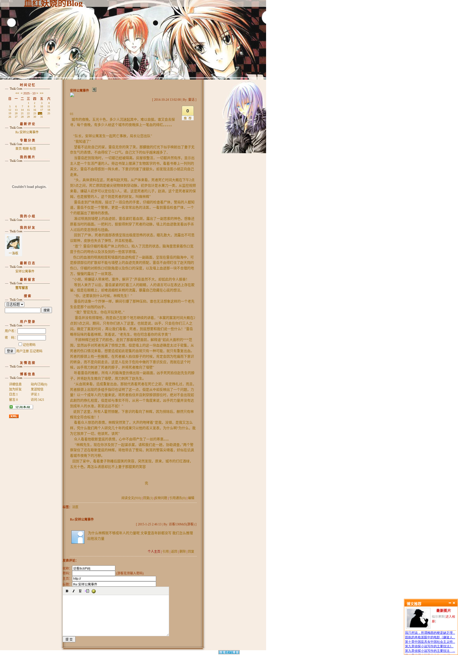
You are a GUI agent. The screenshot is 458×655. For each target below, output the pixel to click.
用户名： (11, 331)
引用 (165, 551)
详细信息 (15, 384)
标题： (67, 584)
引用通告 (177, 498)
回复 (191, 551)
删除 (182, 551)
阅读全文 (131, 498)
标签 (33, 149)
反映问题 (161, 498)
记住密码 (29, 345)
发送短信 (37, 389)
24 (40, 114)
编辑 (191, 498)
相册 (26, 149)
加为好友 (15, 389)
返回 (174, 551)
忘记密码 (36, 351)
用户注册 (22, 351)
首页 (18, 149)
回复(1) (148, 498)
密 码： (11, 338)
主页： (67, 579)
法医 (75, 507)
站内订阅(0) (39, 384)
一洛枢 (13, 253)
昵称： (67, 568)
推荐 (188, 118)
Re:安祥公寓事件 (27, 132)
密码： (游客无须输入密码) (103, 573)
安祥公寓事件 (24, 271)
